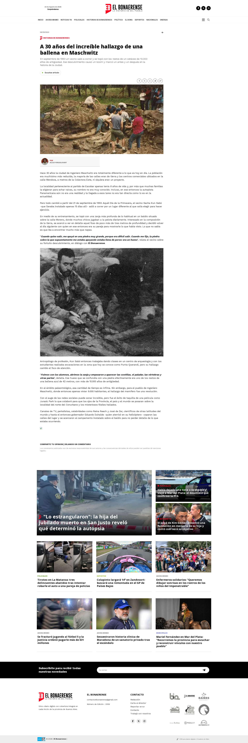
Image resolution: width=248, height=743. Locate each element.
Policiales (79, 20)
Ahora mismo (52, 20)
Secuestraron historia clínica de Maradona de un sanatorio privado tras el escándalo (123, 640)
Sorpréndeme (53, 9)
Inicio (40, 20)
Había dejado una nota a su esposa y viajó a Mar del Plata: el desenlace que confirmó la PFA (183, 493)
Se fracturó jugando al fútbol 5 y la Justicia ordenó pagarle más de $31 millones (60, 640)
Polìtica (118, 20)
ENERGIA (164, 20)
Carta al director (138, 703)
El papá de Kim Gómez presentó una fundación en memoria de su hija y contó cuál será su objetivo (181, 526)
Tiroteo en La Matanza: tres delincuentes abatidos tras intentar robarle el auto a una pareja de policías (63, 583)
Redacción (135, 699)
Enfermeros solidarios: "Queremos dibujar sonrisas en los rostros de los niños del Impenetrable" (180, 583)
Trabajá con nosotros (140, 713)
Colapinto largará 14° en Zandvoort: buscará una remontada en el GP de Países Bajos (121, 583)
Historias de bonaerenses (99, 20)
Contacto (134, 710)
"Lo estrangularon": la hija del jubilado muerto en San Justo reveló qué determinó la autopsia (83, 522)
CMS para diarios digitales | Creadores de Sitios (194, 739)
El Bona (129, 20)
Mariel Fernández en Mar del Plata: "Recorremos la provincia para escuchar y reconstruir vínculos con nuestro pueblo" (183, 641)
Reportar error (137, 706)
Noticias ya (66, 20)
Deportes (139, 20)
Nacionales (152, 20)
